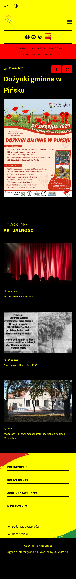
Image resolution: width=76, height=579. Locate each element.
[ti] (36, 552)
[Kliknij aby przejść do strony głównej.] (9, 22)
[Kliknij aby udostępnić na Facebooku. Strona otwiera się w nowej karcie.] (56, 69)
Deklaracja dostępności (25, 526)
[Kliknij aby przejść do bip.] (48, 37)
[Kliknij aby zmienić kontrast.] (16, 6)
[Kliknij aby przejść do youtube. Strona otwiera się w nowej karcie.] (33, 37)
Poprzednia (29, 54)
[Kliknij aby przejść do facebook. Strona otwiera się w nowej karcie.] (27, 37)
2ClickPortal (61, 552)
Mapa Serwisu (20, 534)
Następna (48, 54)
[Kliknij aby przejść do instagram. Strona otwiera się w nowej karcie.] (40, 37)
